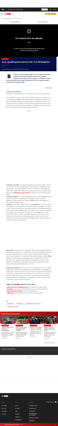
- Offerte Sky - (10, 293)
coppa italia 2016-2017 (33, 303)
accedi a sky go (50, 402)
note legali (32, 411)
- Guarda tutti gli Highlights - (14, 291)
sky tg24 (4, 408)
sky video (4, 411)
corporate (32, 420)
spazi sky (17, 417)
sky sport (4, 405)
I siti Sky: (3, 402)
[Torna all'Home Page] (7, 14)
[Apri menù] (2, 14)
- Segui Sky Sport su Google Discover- (17, 287)
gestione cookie (33, 405)
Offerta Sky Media (33, 417)
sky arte (4, 414)
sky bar (17, 414)
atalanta (10, 303)
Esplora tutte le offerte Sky (15, 9)
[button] (27, 424)
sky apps (17, 408)
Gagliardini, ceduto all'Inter (22, 192)
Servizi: (16, 402)
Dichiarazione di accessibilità (33, 414)
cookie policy (32, 408)
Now (16, 411)
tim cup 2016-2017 (13, 306)
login (54, 9)
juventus (20, 303)
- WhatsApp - (10, 289)
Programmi (18, 419)
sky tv (17, 405)
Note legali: (31, 402)
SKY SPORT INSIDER (51, 13)
